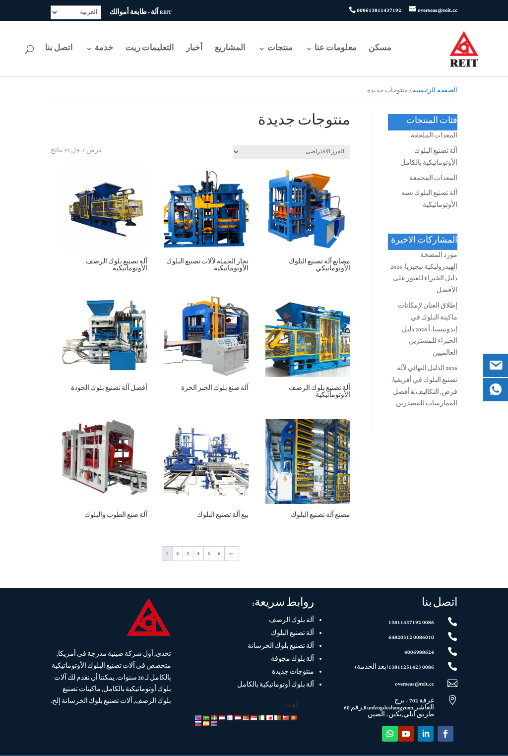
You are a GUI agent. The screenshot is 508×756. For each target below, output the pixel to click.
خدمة (104, 50)
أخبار (194, 50)
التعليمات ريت (150, 50)
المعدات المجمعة (433, 179)
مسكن (380, 50)
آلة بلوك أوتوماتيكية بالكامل (275, 685)
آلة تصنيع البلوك (292, 633)
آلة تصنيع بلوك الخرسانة (281, 646)
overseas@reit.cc (414, 684)
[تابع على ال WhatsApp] (390, 734)
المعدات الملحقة (434, 136)
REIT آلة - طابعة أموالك (141, 13)
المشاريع (230, 50)
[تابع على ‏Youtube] (406, 734)
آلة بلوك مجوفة (292, 659)
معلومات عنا (336, 50)
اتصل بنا (59, 50)
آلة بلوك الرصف (291, 621)
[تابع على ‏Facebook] (445, 734)
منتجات (280, 50)
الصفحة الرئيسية (435, 90)
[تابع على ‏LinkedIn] (426, 734)
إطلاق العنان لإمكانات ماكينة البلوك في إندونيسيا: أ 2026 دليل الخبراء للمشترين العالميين (427, 329)
